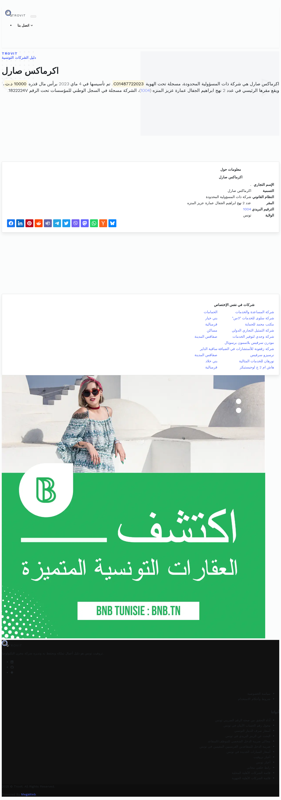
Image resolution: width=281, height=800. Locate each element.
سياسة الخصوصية (258, 693)
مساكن (212, 330)
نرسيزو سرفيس (262, 355)
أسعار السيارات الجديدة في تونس (248, 752)
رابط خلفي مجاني (258, 767)
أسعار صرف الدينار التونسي (252, 730)
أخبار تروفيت (262, 757)
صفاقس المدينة (206, 336)
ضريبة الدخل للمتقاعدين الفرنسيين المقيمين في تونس (235, 746)
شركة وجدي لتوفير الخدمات (253, 336)
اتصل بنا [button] (24, 25)
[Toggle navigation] (33, 16)
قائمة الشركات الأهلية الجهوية (251, 778)
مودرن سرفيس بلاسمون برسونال (249, 343)
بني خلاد (211, 361)
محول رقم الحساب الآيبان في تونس (246, 725)
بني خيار (211, 318)
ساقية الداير (208, 349)
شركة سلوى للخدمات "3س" (253, 318)
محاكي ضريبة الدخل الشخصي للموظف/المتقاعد (239, 741)
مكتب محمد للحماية (259, 324)
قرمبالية (211, 324)
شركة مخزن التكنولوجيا (17, 653)
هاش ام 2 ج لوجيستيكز (257, 367)
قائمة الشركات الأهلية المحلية (251, 773)
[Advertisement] (140, 128)
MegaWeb (28, 794)
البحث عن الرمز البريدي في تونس (247, 736)
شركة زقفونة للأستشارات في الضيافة (246, 349)
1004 (145, 90)
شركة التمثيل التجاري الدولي (253, 330)
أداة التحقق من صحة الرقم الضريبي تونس (242, 720)
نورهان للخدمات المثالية (256, 361)
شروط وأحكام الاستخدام (254, 699)
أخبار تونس (263, 762)
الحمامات (210, 312)
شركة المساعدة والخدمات (254, 312)
